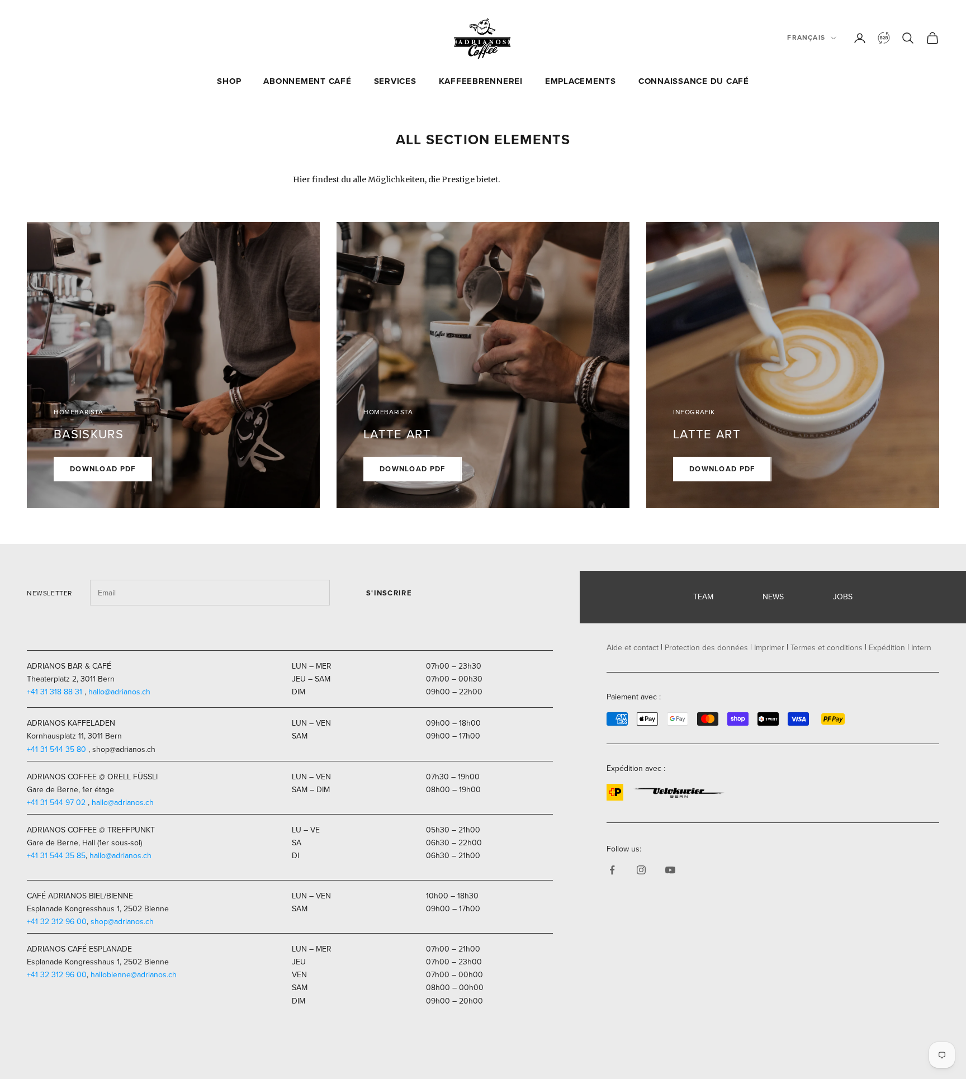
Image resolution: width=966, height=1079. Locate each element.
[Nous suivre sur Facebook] (612, 869)
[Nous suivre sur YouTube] (670, 869)
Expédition (887, 648)
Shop (229, 81)
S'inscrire (389, 593)
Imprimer (769, 648)
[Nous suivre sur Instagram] (641, 869)
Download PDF (103, 468)
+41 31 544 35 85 (56, 856)
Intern (921, 648)
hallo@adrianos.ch (119, 692)
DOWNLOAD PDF (722, 468)
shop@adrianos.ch (122, 921)
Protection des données (706, 648)
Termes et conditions (826, 648)
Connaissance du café (693, 81)
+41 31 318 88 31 (54, 692)
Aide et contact (633, 648)
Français (806, 37)
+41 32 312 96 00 (57, 921)
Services (395, 81)
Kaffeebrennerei (481, 81)
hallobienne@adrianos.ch (134, 975)
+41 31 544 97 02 (56, 802)
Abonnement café (307, 81)
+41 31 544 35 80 (56, 749)
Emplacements (580, 81)
